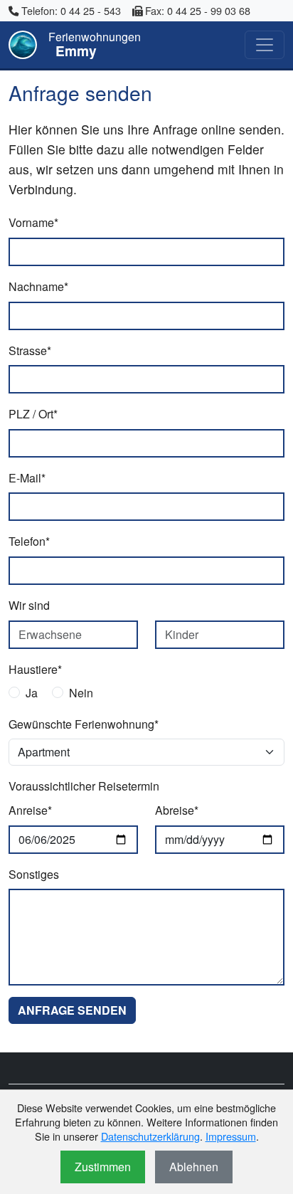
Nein (81, 693)
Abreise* (176, 810)
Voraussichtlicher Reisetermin (84, 786)
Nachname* (38, 286)
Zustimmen (103, 1166)
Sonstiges (34, 874)
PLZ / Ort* (33, 414)
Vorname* (33, 222)
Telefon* (29, 541)
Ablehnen (193, 1166)
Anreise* (30, 810)
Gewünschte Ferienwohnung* (84, 724)
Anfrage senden (72, 1010)
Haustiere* (35, 669)
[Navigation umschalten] (264, 45)
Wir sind (29, 605)
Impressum (231, 1136)
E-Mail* (27, 478)
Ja (32, 693)
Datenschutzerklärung (150, 1136)
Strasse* (30, 350)
